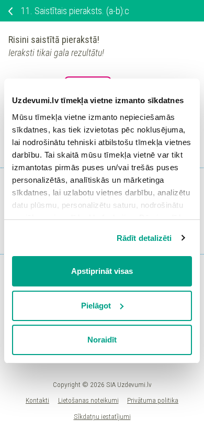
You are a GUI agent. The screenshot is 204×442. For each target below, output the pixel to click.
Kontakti (37, 400)
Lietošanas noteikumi (88, 400)
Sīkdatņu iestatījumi (102, 416)
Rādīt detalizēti (144, 238)
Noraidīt (102, 339)
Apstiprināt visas (102, 271)
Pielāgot (96, 305)
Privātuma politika (152, 400)
